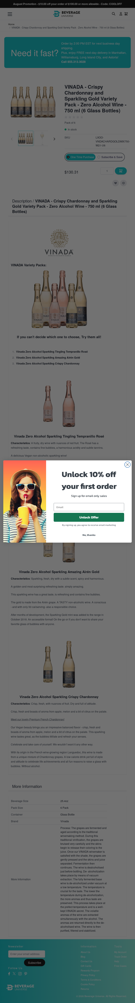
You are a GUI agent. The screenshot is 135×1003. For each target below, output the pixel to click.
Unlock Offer (89, 517)
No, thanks (88, 535)
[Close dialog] (127, 464)
